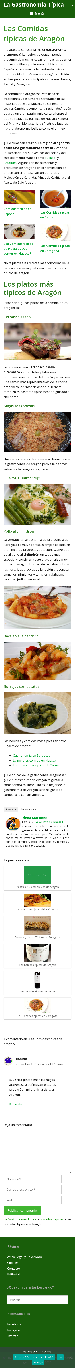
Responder (16, 1104)
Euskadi (50, 158)
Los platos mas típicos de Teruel (36, 765)
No (60, 1357)
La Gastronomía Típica (34, 4)
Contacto (13, 1268)
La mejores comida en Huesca (34, 760)
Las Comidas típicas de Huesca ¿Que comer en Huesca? (18, 249)
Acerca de (10, 809)
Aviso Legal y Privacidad (24, 1257)
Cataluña (10, 163)
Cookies (12, 1263)
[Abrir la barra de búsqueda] (71, 4)
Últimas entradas (29, 809)
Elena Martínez (34, 817)
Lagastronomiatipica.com (50, 821)
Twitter (12, 1336)
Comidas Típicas (52, 1219)
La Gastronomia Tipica (20, 1219)
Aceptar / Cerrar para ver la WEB (34, 1357)
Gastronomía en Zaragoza (31, 755)
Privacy (38, 1362)
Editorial (13, 1274)
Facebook (14, 1324)
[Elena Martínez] (13, 829)
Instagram (14, 1330)
